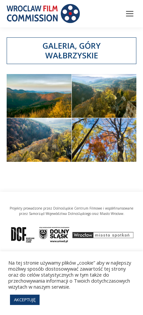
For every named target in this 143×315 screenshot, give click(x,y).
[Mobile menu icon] (129, 13)
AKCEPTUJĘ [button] (25, 300)
